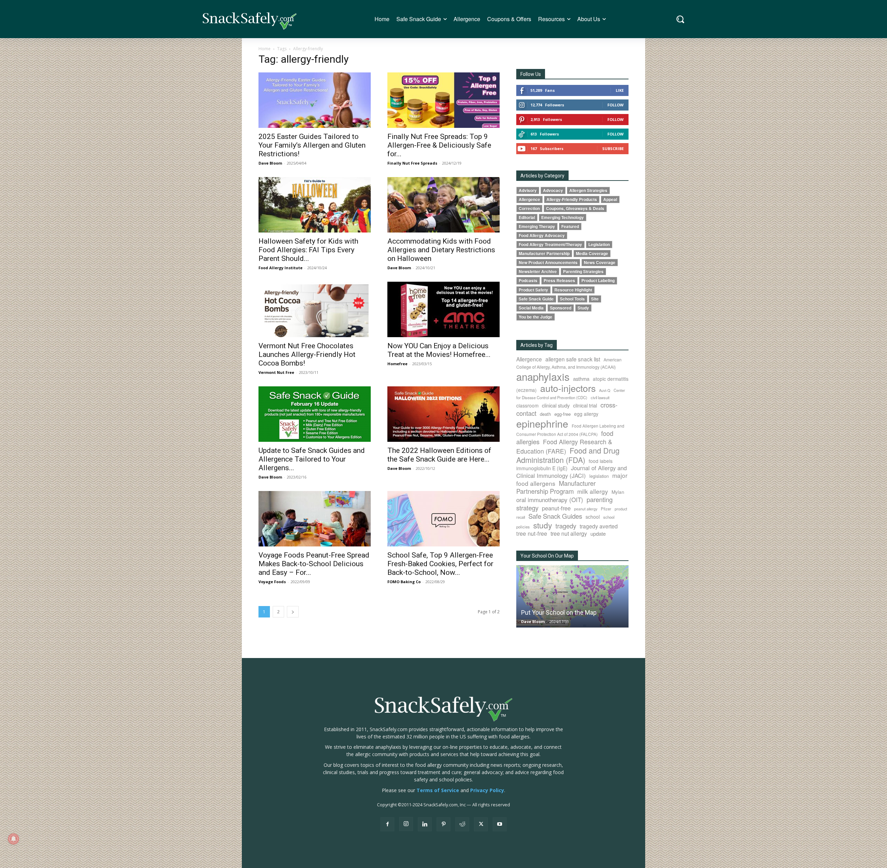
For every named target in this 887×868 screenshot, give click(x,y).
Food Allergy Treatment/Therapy (550, 244)
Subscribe (613, 148)
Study (583, 308)
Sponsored (560, 308)
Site (595, 299)
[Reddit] (462, 824)
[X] (481, 824)
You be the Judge (535, 317)
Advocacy (553, 190)
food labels (601, 460)
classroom (527, 405)
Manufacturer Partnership (544, 253)
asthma (581, 378)
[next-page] (293, 611)
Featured (570, 226)
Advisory (528, 190)
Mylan (618, 491)
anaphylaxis (543, 376)
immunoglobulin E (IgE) (542, 468)
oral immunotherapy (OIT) (549, 499)
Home (264, 49)
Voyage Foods (272, 581)
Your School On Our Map (547, 556)
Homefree (397, 363)
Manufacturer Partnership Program (556, 487)
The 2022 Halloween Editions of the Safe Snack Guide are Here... (439, 454)
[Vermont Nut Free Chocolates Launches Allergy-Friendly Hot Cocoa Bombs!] (314, 309)
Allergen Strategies (588, 190)
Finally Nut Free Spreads (412, 163)
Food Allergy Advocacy (542, 235)
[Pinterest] (443, 824)
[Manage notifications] (13, 838)
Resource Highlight (573, 290)
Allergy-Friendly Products (571, 199)
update (598, 533)
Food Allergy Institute (280, 267)
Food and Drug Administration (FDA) (568, 455)
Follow (615, 104)
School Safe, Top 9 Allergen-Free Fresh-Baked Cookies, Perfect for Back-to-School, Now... (440, 564)
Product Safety (533, 290)
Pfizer (606, 508)
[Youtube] (500, 824)
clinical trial (585, 405)
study (542, 525)
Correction (529, 208)
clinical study (556, 405)
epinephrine (542, 423)
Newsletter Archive (538, 271)
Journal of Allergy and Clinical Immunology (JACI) (571, 472)
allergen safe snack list (572, 359)
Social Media (531, 308)
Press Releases (559, 280)
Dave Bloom (270, 163)
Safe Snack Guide (536, 299)
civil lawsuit (600, 397)
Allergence (529, 199)
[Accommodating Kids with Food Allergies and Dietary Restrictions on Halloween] (443, 205)
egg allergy (586, 413)
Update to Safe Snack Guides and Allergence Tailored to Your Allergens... (311, 459)
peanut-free (556, 508)
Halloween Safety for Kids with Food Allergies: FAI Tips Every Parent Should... (308, 250)
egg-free (562, 414)
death (545, 414)
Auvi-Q (604, 390)
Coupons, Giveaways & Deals (575, 208)
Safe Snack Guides (555, 515)
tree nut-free (531, 533)
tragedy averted (599, 526)
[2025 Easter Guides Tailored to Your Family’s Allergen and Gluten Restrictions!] (314, 100)
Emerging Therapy (537, 226)
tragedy (565, 525)
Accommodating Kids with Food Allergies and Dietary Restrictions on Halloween (441, 250)
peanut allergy (585, 508)
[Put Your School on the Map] (572, 596)
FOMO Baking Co (404, 581)
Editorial (527, 217)
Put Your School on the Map (559, 612)
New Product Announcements (548, 262)
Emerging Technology (562, 217)
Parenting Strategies (583, 271)
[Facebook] (387, 824)
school (593, 516)
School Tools (572, 299)
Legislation (599, 244)
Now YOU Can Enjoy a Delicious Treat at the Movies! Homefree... (439, 350)
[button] (680, 19)
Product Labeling (598, 280)
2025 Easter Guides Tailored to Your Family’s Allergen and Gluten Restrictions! (312, 145)
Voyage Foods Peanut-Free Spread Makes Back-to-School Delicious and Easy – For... (313, 564)
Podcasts (528, 280)
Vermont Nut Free (276, 372)
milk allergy (592, 491)
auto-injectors (568, 388)
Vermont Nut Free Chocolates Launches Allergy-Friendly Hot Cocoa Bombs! (306, 354)
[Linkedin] (425, 824)
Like (620, 90)
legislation (599, 476)
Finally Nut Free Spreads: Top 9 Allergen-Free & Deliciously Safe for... (439, 145)
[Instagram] (406, 824)
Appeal (610, 199)
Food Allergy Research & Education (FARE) (564, 446)
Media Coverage (592, 253)
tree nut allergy (569, 533)
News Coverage (599, 262)
